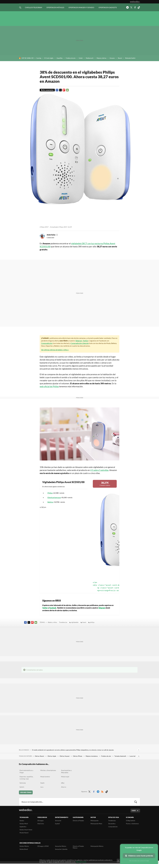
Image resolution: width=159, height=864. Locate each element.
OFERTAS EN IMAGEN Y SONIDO (81, 7)
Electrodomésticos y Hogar (26, 771)
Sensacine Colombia (61, 849)
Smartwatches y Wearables (66, 771)
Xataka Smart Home (26, 830)
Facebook (135, 7)
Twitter (131, 7)
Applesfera (23, 827)
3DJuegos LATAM (43, 846)
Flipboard (64, 90)
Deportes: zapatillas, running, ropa (26, 778)
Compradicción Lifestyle (80, 343)
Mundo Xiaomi (24, 833)
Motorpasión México (97, 846)
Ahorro (63, 787)
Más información (81, 862)
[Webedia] (135, 1)
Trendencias (63, 622)
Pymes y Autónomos (132, 823)
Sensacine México (60, 846)
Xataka (22, 820)
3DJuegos (40, 820)
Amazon (112, 58)
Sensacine (58, 820)
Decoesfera (111, 823)
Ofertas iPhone (78, 756)
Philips (50, 493)
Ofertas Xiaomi (39, 756)
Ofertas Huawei (65, 756)
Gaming (38, 58)
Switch (22, 787)
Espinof (57, 823)
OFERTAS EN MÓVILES (55, 7)
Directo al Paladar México (78, 847)
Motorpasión (94, 820)
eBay (62, 783)
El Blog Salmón (130, 820)
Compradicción (46, 343)
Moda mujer (65, 777)
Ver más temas (25, 792)
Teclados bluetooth (120, 756)
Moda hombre (45, 777)
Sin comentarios (48, 90)
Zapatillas (60, 58)
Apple (42, 783)
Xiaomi (120, 58)
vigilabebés (74, 622)
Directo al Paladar (78, 820)
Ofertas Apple (51, 756)
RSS (102, 791)
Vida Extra (40, 823)
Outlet (81, 58)
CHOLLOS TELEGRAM (33, 7)
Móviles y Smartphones (48, 770)
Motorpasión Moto (96, 823)
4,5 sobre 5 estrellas (99, 470)
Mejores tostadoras (92, 756)
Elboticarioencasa (54, 497)
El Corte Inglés (48, 58)
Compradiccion (112, 827)
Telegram (127, 7)
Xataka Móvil (24, 823)
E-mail (67, 90)
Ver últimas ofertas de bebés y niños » (55, 350)
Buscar (136, 802)
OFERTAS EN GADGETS (108, 7)
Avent (84, 622)
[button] (52, 234)
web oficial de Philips (49, 386)
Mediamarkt (89, 58)
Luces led (132, 756)
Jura (41, 787)
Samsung (23, 783)
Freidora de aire (70, 58)
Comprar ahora (105, 483)
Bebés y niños (52, 622)
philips (92, 622)
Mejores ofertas (101, 58)
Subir (134, 810)
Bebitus (50, 502)
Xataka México (24, 846)
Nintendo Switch (130, 58)
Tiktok (138, 7)
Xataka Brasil (24, 849)
